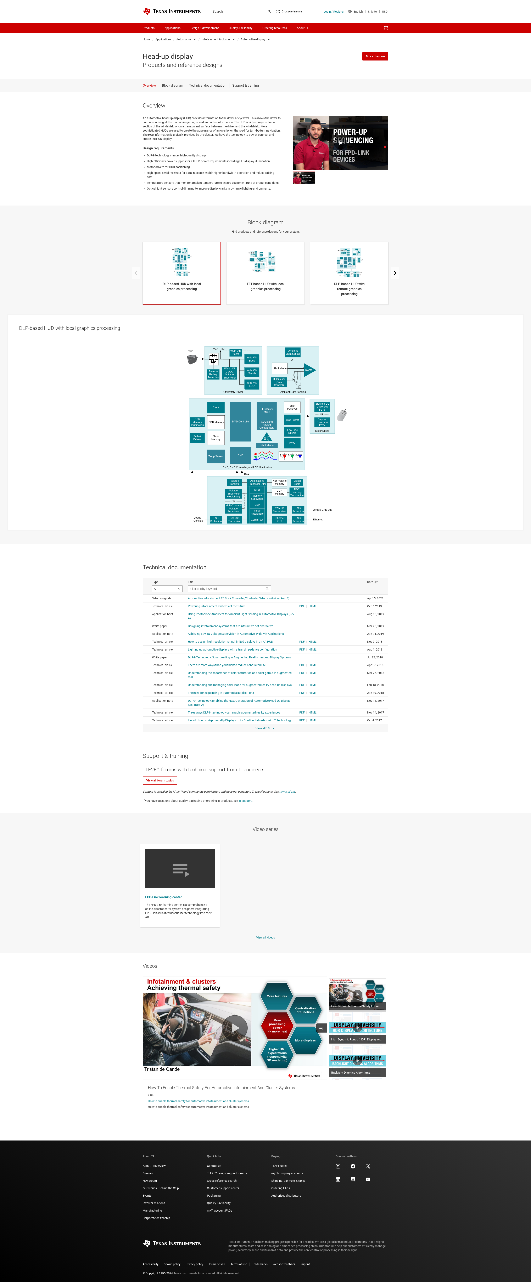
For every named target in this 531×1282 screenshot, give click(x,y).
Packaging (214, 1195)
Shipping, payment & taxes (288, 1180)
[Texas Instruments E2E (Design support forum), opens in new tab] (353, 1180)
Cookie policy (172, 1264)
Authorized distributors (286, 1195)
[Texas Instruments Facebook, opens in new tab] (353, 1167)
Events (147, 1195)
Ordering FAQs (280, 1188)
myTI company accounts (287, 1173)
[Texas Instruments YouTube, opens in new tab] (367, 1180)
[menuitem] (385, 28)
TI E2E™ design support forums (227, 1173)
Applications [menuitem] (172, 28)
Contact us (214, 1165)
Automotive (183, 39)
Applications (163, 39)
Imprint (305, 1264)
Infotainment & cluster (216, 39)
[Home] (172, 11)
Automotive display (253, 39)
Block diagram (375, 56)
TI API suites (279, 1165)
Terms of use (239, 1264)
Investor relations (154, 1203)
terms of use (287, 791)
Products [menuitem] (149, 28)
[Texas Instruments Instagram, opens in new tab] (338, 1167)
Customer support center (223, 1188)
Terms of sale (216, 1264)
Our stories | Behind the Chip (161, 1188)
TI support (245, 800)
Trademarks (260, 1264)
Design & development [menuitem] (204, 28)
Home (146, 39)
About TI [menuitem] (302, 28)
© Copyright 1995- (158, 1273)
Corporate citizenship (156, 1218)
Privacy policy (194, 1264)
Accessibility (150, 1264)
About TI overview (154, 1165)
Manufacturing (152, 1210)
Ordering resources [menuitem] (274, 28)
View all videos (265, 937)
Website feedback (284, 1264)
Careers (148, 1173)
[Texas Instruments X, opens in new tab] (367, 1167)
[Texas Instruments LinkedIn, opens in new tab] (338, 1180)
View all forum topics (160, 780)
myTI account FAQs (219, 1210)
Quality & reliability (219, 1203)
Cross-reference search (222, 1180)
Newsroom (150, 1180)
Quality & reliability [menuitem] (240, 28)
